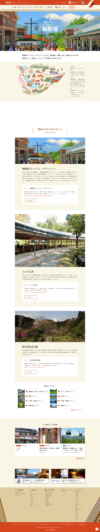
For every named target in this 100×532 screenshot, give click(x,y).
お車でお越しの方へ (49, 493)
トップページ (57, 2)
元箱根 (76, 514)
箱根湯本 (77, 491)
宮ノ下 (76, 497)
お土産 (31, 499)
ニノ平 (76, 500)
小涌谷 (76, 498)
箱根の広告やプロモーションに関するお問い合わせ (76, 524)
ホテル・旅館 (33, 493)
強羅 (76, 502)
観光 (31, 491)
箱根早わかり (34, 490)
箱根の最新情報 (20, 490)
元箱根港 (47, 500)
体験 (31, 504)
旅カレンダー (18, 495)
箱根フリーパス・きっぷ (67, 489)
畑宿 (76, 516)
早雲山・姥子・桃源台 (78, 510)
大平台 (76, 495)
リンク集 (20, 524)
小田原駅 (47, 505)
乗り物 (31, 500)
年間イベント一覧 (33, 506)
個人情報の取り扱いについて (46, 524)
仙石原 (76, 505)
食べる (31, 497)
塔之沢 (76, 493)
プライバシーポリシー (35, 524)
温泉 (31, 495)
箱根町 (76, 517)
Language (63, 2)
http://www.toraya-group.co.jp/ (37, 292)
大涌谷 (76, 512)
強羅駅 (46, 498)
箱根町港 (47, 502)
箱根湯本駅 (47, 497)
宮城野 (76, 504)
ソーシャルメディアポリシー (59, 524)
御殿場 (23, 10)
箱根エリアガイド (76, 410)
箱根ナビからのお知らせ (20, 493)
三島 (76, 519)
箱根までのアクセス (49, 491)
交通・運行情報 (51, 489)
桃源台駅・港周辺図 (49, 504)
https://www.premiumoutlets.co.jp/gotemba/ (41, 195)
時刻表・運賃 (48, 495)
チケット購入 (63, 491)
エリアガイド (19, 10)
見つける (72, 7)
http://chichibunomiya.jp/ (36, 367)
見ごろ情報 (17, 491)
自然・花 (32, 502)
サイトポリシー (26, 524)
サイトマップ (14, 524)
